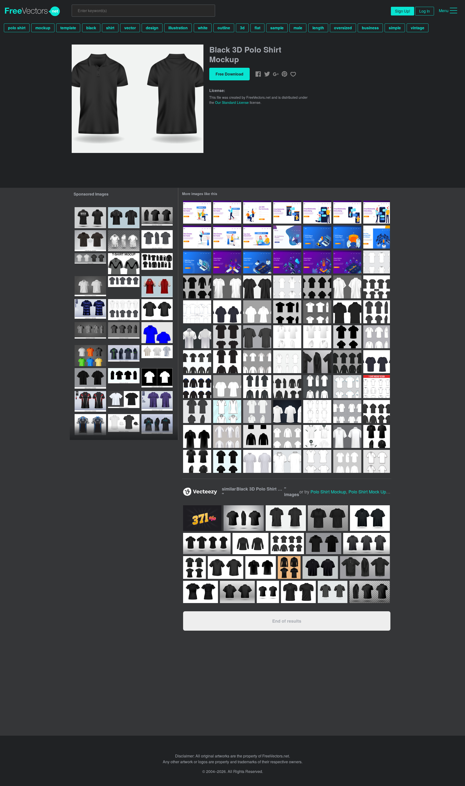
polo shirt (16, 27)
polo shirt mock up (367, 491)
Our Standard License (232, 102)
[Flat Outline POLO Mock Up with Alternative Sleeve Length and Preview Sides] (317, 411)
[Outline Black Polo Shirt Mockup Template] (257, 386)
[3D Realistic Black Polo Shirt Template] (317, 361)
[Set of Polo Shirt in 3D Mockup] (317, 436)
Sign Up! (402, 11)
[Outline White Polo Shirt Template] (317, 311)
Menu (444, 10)
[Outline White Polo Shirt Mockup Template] (317, 386)
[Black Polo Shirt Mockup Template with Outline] (347, 361)
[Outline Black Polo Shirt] (227, 361)
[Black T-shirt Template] (257, 336)
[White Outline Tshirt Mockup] (376, 261)
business (370, 27)
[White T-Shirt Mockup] (227, 386)
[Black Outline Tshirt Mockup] (197, 286)
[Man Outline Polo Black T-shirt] (197, 361)
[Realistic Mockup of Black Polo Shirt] (197, 436)
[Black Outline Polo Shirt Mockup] (317, 286)
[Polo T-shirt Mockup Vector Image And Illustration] (157, 332)
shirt (110, 27)
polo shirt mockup (328, 491)
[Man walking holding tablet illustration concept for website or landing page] (227, 212)
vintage (417, 27)
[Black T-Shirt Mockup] (376, 361)
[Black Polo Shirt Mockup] (227, 311)
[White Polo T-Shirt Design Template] (257, 411)
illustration (178, 27)
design (152, 27)
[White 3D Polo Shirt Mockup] (347, 286)
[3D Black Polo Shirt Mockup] (90, 378)
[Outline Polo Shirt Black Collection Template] (287, 386)
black (91, 27)
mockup (42, 27)
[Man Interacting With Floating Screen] (376, 237)
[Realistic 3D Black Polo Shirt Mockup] (376, 411)
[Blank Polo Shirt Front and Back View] (376, 461)
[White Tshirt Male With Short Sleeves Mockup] (197, 311)
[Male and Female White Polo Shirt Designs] (347, 386)
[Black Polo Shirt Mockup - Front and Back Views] (157, 309)
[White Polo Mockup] (257, 311)
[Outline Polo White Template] (287, 436)
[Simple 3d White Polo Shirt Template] (197, 336)
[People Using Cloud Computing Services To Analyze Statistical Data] (287, 261)
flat (257, 27)
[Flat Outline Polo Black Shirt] (347, 336)
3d (242, 27)
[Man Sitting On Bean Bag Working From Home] (287, 237)
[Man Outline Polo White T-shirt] (257, 361)
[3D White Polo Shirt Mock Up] (347, 436)
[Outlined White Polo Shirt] (347, 461)
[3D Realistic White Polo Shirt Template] (287, 411)
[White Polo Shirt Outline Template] (287, 336)
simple (395, 27)
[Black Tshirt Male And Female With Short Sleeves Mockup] (376, 286)
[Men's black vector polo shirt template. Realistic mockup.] (90, 240)
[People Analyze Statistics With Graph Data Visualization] (227, 261)
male (298, 27)
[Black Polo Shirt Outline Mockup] (347, 311)
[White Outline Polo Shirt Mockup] (287, 286)
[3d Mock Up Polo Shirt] (124, 240)
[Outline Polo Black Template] (257, 436)
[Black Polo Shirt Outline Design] (376, 311)
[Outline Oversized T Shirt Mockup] (347, 411)
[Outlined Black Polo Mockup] (197, 386)
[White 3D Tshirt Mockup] (227, 286)
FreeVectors (32, 11)
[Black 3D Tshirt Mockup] (257, 286)
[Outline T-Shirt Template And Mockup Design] (376, 386)
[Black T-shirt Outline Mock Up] (227, 336)
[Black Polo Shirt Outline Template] (376, 436)
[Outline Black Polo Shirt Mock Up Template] (124, 378)
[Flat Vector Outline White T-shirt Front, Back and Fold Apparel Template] (317, 461)
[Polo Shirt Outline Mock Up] (287, 361)
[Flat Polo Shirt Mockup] (376, 336)
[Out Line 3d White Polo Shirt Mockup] (287, 461)
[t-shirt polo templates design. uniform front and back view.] (124, 355)
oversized (343, 27)
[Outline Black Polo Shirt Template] (287, 311)
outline (223, 27)
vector (130, 27)
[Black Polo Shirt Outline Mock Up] (227, 461)
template (68, 27)
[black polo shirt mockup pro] (90, 217)
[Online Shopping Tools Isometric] (197, 261)
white (203, 27)
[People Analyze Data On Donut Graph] (347, 237)
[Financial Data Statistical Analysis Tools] (317, 237)
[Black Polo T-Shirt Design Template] (197, 411)
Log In (424, 11)
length (318, 27)
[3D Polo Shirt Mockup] (227, 436)
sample (277, 27)
